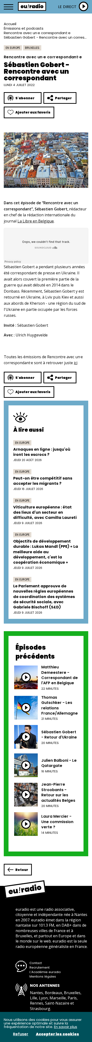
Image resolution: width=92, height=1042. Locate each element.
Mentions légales (42, 976)
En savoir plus (65, 1026)
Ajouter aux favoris (32, 112)
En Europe (13, 48)
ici (75, 362)
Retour (21, 869)
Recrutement (39, 967)
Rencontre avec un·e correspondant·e (37, 32)
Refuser (20, 1034)
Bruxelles (32, 48)
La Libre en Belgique (35, 221)
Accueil (10, 23)
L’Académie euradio (45, 972)
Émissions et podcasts (23, 28)
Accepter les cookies (57, 1034)
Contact (35, 963)
